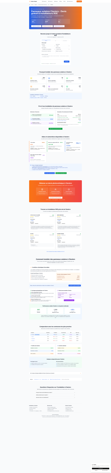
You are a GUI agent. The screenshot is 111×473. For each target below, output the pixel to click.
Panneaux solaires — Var (45, 379)
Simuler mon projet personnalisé (56, 128)
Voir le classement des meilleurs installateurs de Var (55, 251)
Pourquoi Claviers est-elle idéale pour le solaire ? (44, 392)
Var (48, 4)
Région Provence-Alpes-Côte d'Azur (55, 379)
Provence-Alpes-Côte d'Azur (42, 4)
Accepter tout (101, 468)
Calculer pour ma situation (70, 300)
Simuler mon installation (36, 26)
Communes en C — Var (37, 379)
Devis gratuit (79, 1)
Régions (36, 4)
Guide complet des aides (50, 173)
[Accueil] (29, 4)
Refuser (96, 470)
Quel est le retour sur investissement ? (42, 397)
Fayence (33, 340)
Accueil (32, 4)
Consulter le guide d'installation (74, 285)
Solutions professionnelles (59, 26)
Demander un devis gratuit (47, 26)
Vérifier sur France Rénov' (60, 173)
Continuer (66, 61)
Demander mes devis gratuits (55, 197)
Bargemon (33, 338)
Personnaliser (105, 470)
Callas (33, 336)
